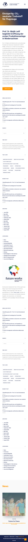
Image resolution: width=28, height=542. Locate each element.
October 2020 (7, 228)
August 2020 (6, 229)
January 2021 (7, 226)
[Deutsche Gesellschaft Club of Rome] (13, 4)
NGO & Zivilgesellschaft (9, 257)
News (5, 239)
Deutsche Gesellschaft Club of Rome (10, 163)
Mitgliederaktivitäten (20, 168)
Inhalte (11, 376)
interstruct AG (21, 536)
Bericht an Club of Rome (19, 159)
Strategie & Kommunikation (10, 255)
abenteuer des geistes (7, 159)
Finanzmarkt (5, 376)
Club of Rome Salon (7, 161)
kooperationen (6, 168)
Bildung (5, 252)
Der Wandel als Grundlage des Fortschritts (11, 105)
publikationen (18, 170)
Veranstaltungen (6, 172)
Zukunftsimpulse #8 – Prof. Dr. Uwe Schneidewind (13, 101)
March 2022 (6, 222)
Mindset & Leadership (8, 250)
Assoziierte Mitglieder (9, 259)
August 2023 (6, 219)
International (18, 376)
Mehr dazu (7, 88)
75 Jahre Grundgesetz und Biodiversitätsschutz (13, 120)
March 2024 (6, 215)
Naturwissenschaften (8, 246)
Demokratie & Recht (8, 248)
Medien (12, 168)
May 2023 (6, 221)
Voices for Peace (14, 522)
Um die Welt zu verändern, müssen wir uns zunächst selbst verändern (14, 109)
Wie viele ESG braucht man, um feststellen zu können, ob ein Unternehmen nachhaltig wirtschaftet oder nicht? (13, 115)
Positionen (10, 170)
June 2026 (6, 212)
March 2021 (6, 224)
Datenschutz (12, 536)
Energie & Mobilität (8, 243)
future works (16, 292)
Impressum (6, 536)
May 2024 (6, 214)
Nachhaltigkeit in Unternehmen (10, 253)
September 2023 (7, 217)
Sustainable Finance (8, 245)
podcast (5, 170)
